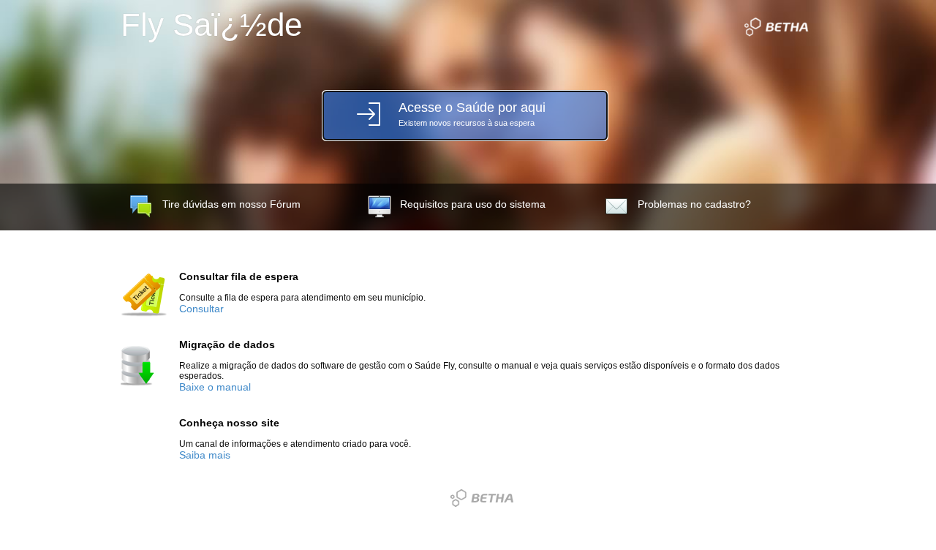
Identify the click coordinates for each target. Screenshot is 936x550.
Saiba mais (204, 455)
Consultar (201, 309)
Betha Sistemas (482, 498)
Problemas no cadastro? (694, 204)
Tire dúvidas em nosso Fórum (231, 204)
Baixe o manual (215, 387)
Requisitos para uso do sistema (473, 204)
